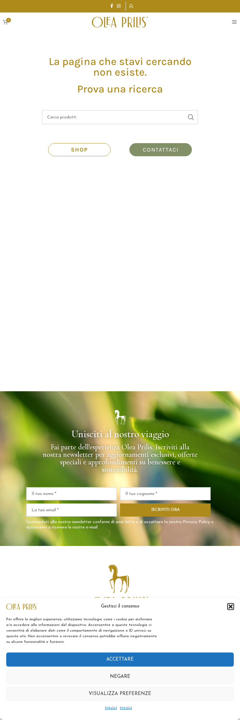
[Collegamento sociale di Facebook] (111, 6)
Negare (120, 676)
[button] (231, 606)
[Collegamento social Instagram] (118, 6)
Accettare (120, 659)
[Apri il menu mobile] (234, 22)
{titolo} (111, 708)
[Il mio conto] (131, 6)
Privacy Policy (196, 522)
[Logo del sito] (120, 21)
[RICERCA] (191, 117)
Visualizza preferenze (120, 694)
